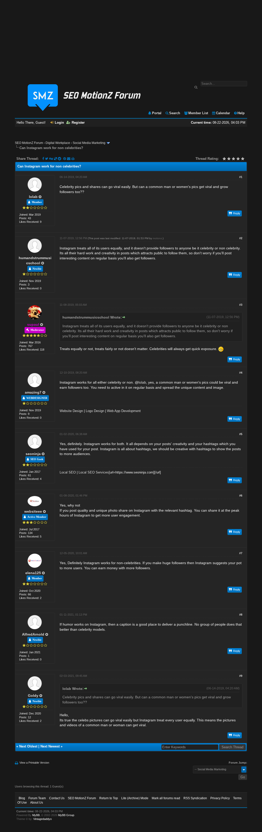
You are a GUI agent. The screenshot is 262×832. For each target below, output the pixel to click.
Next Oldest (28, 746)
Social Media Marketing (89, 143)
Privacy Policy (220, 798)
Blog (22, 798)
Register (78, 122)
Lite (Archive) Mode (134, 798)
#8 (240, 614)
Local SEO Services (94, 472)
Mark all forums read (166, 798)
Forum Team (37, 798)
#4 (240, 372)
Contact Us (56, 798)
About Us (36, 802)
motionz (157, 238)
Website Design (71, 411)
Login (59, 122)
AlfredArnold (33, 634)
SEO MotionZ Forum (29, 143)
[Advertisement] (131, 38)
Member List (198, 113)
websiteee (33, 511)
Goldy (33, 695)
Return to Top (108, 798)
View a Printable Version (34, 762)
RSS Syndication (195, 798)
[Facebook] (43, 159)
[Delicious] (55, 159)
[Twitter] (46, 159)
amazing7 (33, 392)
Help (241, 113)
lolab (33, 197)
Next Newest (50, 746)
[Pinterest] (65, 159)
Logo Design (95, 411)
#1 (240, 176)
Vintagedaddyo (42, 818)
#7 (240, 553)
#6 (240, 495)
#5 (240, 434)
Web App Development (124, 411)
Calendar (223, 113)
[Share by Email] (69, 159)
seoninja (33, 454)
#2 (240, 238)
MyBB (36, 815)
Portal (156, 113)
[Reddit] (59, 159)
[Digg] (51, 159)
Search (174, 113)
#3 (240, 304)
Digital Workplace (58, 143)
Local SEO (68, 472)
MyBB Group (66, 815)
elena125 (33, 573)
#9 (240, 675)
